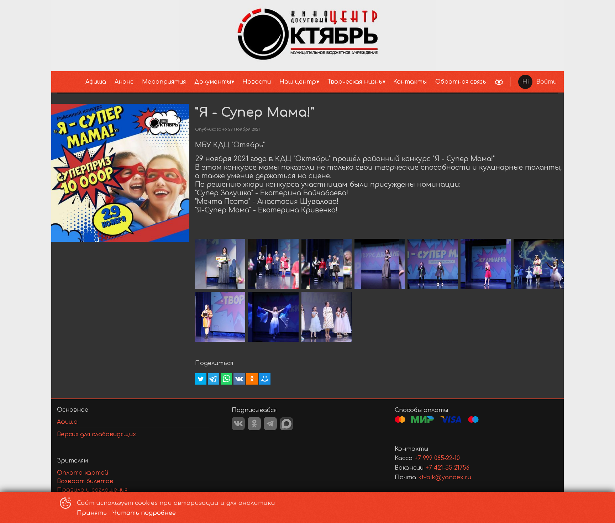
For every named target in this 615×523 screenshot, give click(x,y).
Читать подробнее (144, 513)
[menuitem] (95, 81)
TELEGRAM (270, 423)
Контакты (410, 82)
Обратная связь (460, 82)
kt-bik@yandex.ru (444, 477)
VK (238, 423)
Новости (256, 82)
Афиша (95, 82)
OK (254, 423)
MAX (286, 423)
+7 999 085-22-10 (437, 458)
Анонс (124, 82)
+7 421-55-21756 (447, 468)
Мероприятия (164, 82)
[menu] (271, 81)
